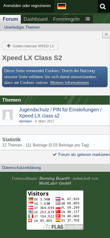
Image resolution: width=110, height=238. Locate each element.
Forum (10, 19)
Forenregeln (66, 19)
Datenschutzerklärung (21, 167)
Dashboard (36, 19)
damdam (25, 121)
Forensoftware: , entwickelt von (55, 181)
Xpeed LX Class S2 (32, 58)
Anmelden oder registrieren (27, 5)
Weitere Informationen (69, 82)
